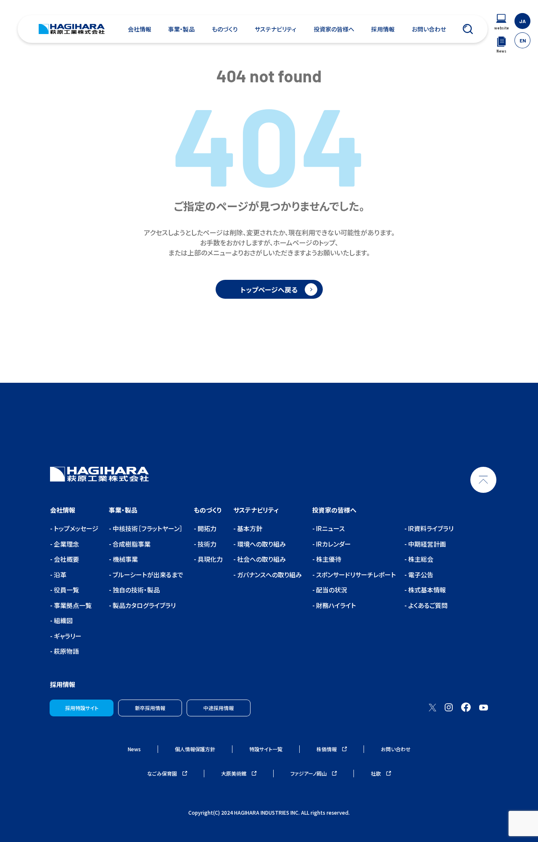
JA (522, 21)
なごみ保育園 (162, 773)
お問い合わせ (429, 29)
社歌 (376, 773)
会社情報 (139, 29)
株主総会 (420, 559)
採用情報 (383, 29)
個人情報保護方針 (195, 749)
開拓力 (206, 528)
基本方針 (249, 528)
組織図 (63, 620)
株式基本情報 (426, 589)
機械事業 (124, 559)
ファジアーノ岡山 (309, 773)
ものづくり (225, 29)
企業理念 (66, 543)
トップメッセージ (75, 528)
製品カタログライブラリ (143, 605)
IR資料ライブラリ (430, 528)
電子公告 (420, 574)
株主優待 (328, 559)
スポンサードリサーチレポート (355, 574)
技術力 (206, 543)
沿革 (59, 574)
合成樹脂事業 (130, 543)
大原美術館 (234, 773)
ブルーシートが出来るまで (147, 574)
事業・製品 (181, 29)
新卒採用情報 (150, 707)
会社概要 (66, 559)
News (134, 749)
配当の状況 (331, 589)
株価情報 (327, 749)
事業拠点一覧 (72, 605)
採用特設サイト (81, 707)
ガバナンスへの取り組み (269, 574)
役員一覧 (66, 589)
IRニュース (330, 528)
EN (523, 40)
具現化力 (209, 559)
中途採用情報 (218, 707)
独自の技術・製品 (135, 589)
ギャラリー (67, 636)
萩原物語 (66, 651)
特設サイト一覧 (265, 749)
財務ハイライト (335, 605)
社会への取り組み (261, 559)
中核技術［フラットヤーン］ (147, 528)
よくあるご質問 (427, 605)
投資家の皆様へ (334, 29)
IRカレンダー (333, 543)
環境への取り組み (261, 543)
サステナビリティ (275, 29)
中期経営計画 (426, 543)
